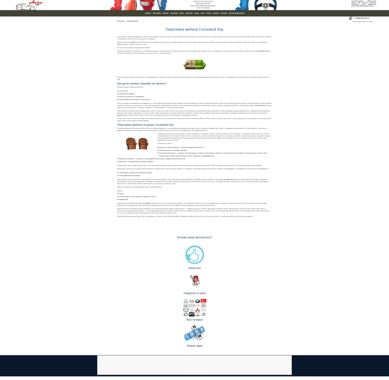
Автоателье (121, 21)
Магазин (224, 13)
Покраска (189, 13)
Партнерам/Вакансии (236, 13)
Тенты (209, 13)
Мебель (216, 13)
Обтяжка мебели (132, 21)
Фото (203, 13)
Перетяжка (157, 13)
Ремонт (166, 13)
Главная (148, 13)
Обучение (174, 13)
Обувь (196, 13)
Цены (182, 13)
